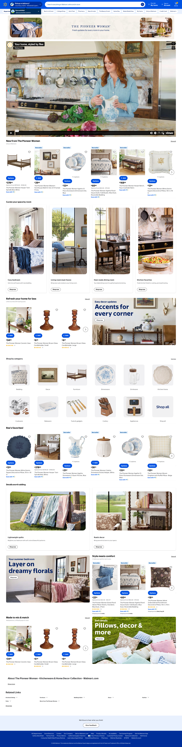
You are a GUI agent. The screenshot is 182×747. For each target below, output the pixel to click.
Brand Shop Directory (92, 738)
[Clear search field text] (137, 4)
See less (173, 359)
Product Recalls (101, 733)
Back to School (48, 11)
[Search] (142, 4)
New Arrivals (92, 11)
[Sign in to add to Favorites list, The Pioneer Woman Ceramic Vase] (29, 309)
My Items (140, 11)
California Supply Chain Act (77, 736)
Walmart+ (173, 11)
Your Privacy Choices (98, 736)
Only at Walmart (151, 11)
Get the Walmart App (141, 733)
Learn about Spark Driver (75, 738)
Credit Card (163, 11)
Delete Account (136, 738)
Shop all (173, 141)
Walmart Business (116, 738)
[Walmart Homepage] (5, 4)
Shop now (13, 289)
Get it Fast (72, 11)
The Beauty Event (104, 11)
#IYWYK (126, 738)
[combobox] (95, 4)
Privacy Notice (61, 736)
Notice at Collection (131, 736)
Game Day (116, 11)
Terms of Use (50, 736)
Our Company (68, 733)
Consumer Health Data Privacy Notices (53, 738)
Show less (9, 706)
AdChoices (143, 736)
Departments (8, 11)
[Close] (39, 11)
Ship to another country (23, 12)
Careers (58, 733)
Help (92, 733)
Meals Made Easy (128, 11)
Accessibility (113, 733)
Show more (11, 684)
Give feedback (91, 725)
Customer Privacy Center (115, 736)
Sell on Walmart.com (81, 733)
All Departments (36, 733)
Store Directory (49, 733)
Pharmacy (81, 11)
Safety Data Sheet (38, 736)
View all (87, 299)
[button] (153, 4)
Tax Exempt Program (125, 733)
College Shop (61, 11)
